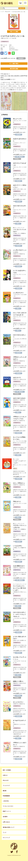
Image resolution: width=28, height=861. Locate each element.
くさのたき (15, 294)
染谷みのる (21, 683)
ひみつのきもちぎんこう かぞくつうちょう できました (19, 614)
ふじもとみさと (16, 338)
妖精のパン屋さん (18, 681)
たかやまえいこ (16, 142)
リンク (4, 832)
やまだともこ (16, 120)
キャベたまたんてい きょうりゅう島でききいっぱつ (19, 588)
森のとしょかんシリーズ (18, 227)
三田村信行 (15, 592)
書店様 (4, 790)
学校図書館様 (6, 795)
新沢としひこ (16, 464)
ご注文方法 (6, 801)
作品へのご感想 (14, 31)
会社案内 (5, 816)
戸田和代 (15, 724)
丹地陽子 (22, 547)
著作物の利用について (8, 827)
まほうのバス (17, 377)
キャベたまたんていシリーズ (19, 584)
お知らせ (5, 775)
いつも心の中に (17, 546)
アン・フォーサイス (17, 441)
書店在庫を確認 (14, 68)
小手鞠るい (15, 233)
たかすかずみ (22, 724)
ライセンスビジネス (8, 806)
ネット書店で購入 (14, 63)
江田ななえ (21, 379)
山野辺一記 (15, 189)
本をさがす (21, 8)
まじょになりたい (18, 702)
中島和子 (15, 253)
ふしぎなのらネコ (18, 292)
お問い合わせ (6, 822)
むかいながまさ (20, 442)
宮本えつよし (23, 592)
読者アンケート (7, 811)
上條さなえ (3, 38)
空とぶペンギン (17, 118)
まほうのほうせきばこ (19, 398)
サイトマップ (6, 837)
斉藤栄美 (15, 683)
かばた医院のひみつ (19, 566)
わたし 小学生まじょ (19, 483)
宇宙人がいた (17, 501)
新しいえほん (16, 459)
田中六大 (24, 338)
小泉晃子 (21, 400)
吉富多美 (15, 400)
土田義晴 (22, 233)
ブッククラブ (6, 785)
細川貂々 (22, 640)
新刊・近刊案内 (7, 770)
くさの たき (15, 661)
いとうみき (12, 38)
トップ (2, 11)
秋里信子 (21, 253)
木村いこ (22, 189)
